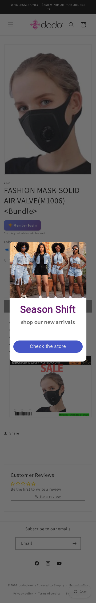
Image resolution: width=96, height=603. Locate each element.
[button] (16, 248)
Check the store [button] (48, 346)
